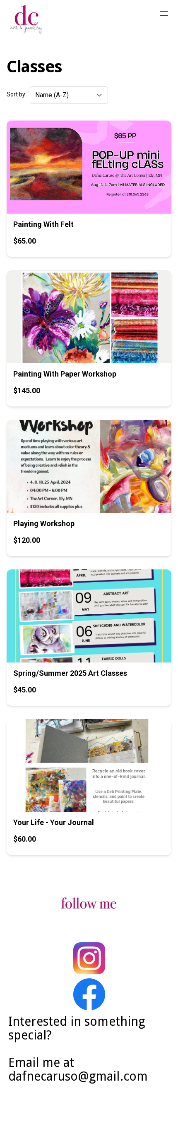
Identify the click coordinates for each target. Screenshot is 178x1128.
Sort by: (16, 94)
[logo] (26, 19)
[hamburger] (164, 13)
